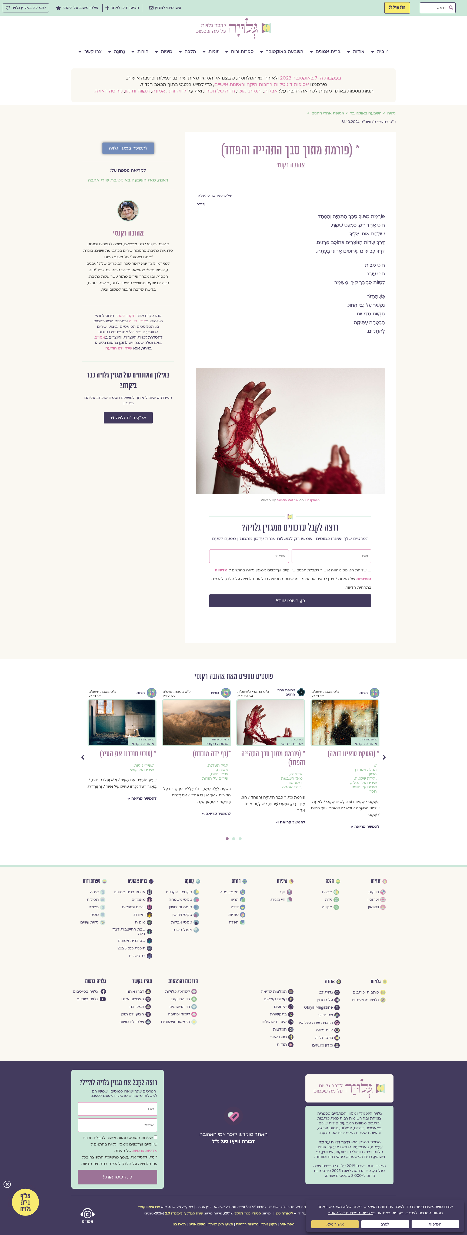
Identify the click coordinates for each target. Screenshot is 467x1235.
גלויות (376, 982)
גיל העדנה (310, 765)
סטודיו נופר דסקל (248, 1213)
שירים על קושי (236, 770)
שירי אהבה (98, 180)
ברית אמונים (328, 51)
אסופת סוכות (154, 693)
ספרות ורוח (242, 51)
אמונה (158, 91)
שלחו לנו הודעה (118, 348)
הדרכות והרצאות (183, 981)
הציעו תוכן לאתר (220, 1224)
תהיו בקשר (142, 981)
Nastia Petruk (287, 500)
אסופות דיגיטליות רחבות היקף (278, 84)
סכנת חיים (153, 791)
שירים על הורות (309, 778)
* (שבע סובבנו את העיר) (222, 754)
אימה (166, 765)
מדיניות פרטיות (144, 1150)
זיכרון (94, 770)
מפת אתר (287, 1224)
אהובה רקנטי (290, 165)
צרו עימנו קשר (149, 1207)
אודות (359, 51)
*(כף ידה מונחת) (306, 754)
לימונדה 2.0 (284, 1213)
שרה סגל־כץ (193, 1213)
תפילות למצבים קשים (160, 798)
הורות (142, 51)
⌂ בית (383, 51)
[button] (7, 1185)
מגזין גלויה (137, 321)
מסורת (316, 770)
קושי (241, 91)
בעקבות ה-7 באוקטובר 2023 (310, 78)
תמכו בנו (179, 1224)
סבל (168, 791)
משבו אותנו (197, 1224)
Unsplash (312, 500)
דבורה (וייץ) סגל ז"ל (233, 1141)
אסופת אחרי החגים (380, 692)
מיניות (166, 51)
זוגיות (213, 51)
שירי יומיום (313, 774)
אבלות (271, 91)
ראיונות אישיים (229, 84)
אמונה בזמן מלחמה (164, 772)
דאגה (163, 180)
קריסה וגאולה (109, 91)
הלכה (190, 51)
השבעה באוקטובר (284, 51)
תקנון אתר (269, 1224)
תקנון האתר (125, 315)
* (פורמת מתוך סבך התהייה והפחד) (367, 758)
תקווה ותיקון (137, 91)
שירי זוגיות (236, 765)
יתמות (255, 91)
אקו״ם (100, 337)
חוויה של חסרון (219, 91)
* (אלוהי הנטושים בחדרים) (145, 754)
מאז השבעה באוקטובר (133, 180)
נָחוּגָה (119, 51)
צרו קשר (93, 51)
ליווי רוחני (177, 91)
